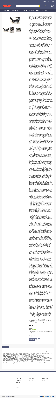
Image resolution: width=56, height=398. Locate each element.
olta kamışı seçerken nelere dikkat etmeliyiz (40, 249)
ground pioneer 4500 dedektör (40, 185)
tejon (51, 278)
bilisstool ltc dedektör (44, 68)
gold (41, 172)
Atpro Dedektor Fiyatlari (36, 32)
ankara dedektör (33, 56)
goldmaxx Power (31, 182)
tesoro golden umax (49, 287)
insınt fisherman (41, 197)
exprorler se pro (47, 153)
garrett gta (45, 168)
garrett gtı (30, 169)
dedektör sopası (37, 111)
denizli (36, 137)
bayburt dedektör (40, 67)
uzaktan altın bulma (48, 297)
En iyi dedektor (40, 20)
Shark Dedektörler (49, 270)
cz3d (29, 101)
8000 (31, 41)
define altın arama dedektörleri (41, 117)
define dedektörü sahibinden (42, 127)
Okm (34, 246)
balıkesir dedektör (34, 65)
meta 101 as (38, 221)
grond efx (34, 185)
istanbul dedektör (42, 199)
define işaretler (36, 129)
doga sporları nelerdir (44, 142)
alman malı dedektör (47, 47)
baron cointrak (31, 66)
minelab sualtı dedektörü (42, 238)
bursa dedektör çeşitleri (44, 77)
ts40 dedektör (31, 293)
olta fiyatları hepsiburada (32, 248)
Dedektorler (46, 18)
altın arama (41, 48)
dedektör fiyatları (36, 107)
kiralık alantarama (38, 207)
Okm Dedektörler (42, 246)
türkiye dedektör (34, 295)
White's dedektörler (41, 302)
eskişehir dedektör (35, 152)
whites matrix (34, 307)
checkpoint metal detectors (47, 95)
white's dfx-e (46, 302)
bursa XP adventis (38, 92)
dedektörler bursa (44, 114)
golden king (48, 173)
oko (34, 247)
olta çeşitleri (48, 247)
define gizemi (38, 128)
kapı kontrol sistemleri (42, 205)
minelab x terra (48, 238)
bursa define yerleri (41, 90)
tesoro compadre (35, 285)
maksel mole (46, 218)
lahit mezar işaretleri (37, 212)
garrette (47, 170)
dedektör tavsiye (42, 112)
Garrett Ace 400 (43, 26)
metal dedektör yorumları (34, 225)
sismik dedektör (31, 273)
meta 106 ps (46, 221)
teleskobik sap (34, 283)
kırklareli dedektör (37, 209)
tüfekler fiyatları (45, 293)
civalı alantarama (35, 96)
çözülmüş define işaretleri (45, 99)
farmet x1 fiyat (31, 156)
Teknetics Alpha (49, 279)
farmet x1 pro (35, 156)
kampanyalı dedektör (38, 204)
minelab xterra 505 (37, 239)
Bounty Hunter (35, 73)
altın (38, 48)
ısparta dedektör (40, 200)
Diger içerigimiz (46, 139)
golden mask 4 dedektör (32, 177)
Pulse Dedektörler (48, 258)
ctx (34, 100)
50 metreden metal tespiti (48, 40)
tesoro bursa (50, 284)
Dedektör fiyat (31, 107)
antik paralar (44, 57)
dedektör (50, 15)
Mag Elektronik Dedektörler (41, 216)
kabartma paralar (40, 201)
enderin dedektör (37, 150)
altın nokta (43, 54)
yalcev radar (47, 315)
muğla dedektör (44, 241)
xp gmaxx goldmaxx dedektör (40, 313)
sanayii (41, 264)
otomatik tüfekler (39, 253)
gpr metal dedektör (36, 184)
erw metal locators (46, 151)
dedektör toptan (31, 113)
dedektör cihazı (31, 106)
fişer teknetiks (43, 157)
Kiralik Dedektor (38, 29)
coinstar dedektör (34, 15)
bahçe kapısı (45, 64)
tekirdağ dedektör (40, 279)
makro (40, 35)
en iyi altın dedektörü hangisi (42, 147)
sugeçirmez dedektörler (32, 277)
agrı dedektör (38, 42)
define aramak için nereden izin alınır (39, 120)
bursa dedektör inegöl (37, 81)
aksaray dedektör (38, 43)
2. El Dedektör (44, 39)
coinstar (44, 15)
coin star (47, 15)
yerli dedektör (34, 319)
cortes (36, 98)
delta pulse (43, 136)
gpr (51, 183)
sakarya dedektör (31, 264)
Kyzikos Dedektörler (46, 211)
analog (30, 56)
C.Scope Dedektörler (44, 94)
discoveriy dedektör (37, 140)
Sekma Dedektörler (43, 270)
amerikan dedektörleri (42, 55)
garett (40, 163)
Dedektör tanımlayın (37, 112)
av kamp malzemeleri (48, 61)
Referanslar (18, 375)
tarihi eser (35, 278)
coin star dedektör (40, 15)
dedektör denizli (41, 106)
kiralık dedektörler (41, 208)
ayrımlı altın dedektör (49, 62)
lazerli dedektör (38, 213)
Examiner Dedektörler (32, 153)
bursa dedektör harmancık (38, 80)
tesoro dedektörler (43, 286)
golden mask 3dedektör (42, 176)
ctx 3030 (36, 100)
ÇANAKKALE (49, 94)
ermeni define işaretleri (32, 151)
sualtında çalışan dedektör (46, 276)
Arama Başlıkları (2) (32, 378)
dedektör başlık (31, 104)
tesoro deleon (48, 286)
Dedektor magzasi (41, 23)
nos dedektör (47, 245)
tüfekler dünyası (40, 293)
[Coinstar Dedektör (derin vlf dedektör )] (6, 30)
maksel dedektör (41, 218)
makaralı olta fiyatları (34, 217)
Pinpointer (43, 256)
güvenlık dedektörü (48, 187)
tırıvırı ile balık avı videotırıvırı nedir (46, 289)
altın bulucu (50, 50)
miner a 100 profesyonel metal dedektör (44, 240)
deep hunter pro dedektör (33, 116)
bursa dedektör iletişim (45, 80)
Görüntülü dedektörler (47, 183)
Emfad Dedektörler (44, 146)
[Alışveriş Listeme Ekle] (36, 339)
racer (42, 35)
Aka (41, 42)
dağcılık (46, 101)
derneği (36, 138)
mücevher (36, 241)
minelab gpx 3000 (47, 234)
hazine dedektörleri (43, 190)
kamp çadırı (48, 202)
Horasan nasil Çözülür (35, 193)
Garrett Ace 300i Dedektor (34, 18)
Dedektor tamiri (36, 23)
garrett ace (48, 163)
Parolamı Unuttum (45, 378)
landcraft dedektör (43, 212)
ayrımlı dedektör (39, 63)
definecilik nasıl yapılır (42, 134)
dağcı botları (32, 101)
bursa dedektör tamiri (42, 86)
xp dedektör (40, 312)
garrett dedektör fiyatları (37, 167)
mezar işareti (46, 227)
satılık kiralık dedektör (46, 267)
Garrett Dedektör (45, 166)
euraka (43, 152)
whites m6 (30, 307)
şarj (33, 265)
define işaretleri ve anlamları (33, 130)
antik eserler (40, 57)
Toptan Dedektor (45, 20)
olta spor (42, 249)
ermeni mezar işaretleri (39, 151)
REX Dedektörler (38, 262)
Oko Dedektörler (37, 247)
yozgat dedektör (38, 320)
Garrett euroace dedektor (35, 21)
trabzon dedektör (42, 291)
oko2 (41, 247)
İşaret (47, 198)
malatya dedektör (39, 219)
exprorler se (43, 153)
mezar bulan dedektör (40, 227)
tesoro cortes (41, 285)
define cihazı (35, 123)
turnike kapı (39, 295)
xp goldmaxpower (41, 314)
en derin (48, 146)
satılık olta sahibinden (43, 268)
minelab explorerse (39, 233)
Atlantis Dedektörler (39, 61)
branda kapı (34, 74)
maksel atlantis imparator (34, 218)
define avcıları (50, 121)
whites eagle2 (39, 306)
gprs (45, 184)
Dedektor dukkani (47, 23)
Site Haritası (18, 387)
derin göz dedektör (31, 138)
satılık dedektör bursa (32, 267)
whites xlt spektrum (48, 310)
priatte (51, 257)
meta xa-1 (34, 222)
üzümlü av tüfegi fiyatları (47, 299)
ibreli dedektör (46, 194)
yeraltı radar (30, 318)
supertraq (49, 277)
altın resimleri (48, 54)
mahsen (49, 216)
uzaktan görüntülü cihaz (47, 298)
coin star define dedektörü (33, 16)
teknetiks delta (35, 282)
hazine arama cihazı (46, 189)
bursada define (40, 93)
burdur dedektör (46, 74)
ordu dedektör (35, 251)
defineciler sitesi (33, 133)
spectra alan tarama (38, 275)
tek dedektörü (31, 279)
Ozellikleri (43, 19)
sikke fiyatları (50, 271)
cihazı (32, 96)
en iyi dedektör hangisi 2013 (47, 148)
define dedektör (45, 123)
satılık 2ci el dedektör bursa (33, 266)
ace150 (36, 41)
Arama (7, 13)
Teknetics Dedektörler (38, 280)
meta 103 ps (42, 221)
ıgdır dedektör (35, 200)
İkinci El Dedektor (34, 30)
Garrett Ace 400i (37, 26)
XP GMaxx (34, 313)
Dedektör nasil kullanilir (32, 110)
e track (48, 143)
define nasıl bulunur (46, 130)
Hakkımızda (18, 382)
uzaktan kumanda (31, 299)
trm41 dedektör (39, 292)
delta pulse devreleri (48, 136)
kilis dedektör (34, 207)
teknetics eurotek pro (32, 281)
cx (44, 100)
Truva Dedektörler (49, 292)
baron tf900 (40, 66)
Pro (40, 258)
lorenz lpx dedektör (37, 215)
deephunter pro (31, 117)
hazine (37, 189)
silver (29, 272)
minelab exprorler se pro (36, 234)
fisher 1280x (49, 157)
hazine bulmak (33, 190)
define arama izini (45, 118)
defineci (39, 132)
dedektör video (36, 113)
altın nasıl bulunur (39, 54)
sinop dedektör (46, 272)
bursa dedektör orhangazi (35, 84)
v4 (51, 300)
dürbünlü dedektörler (41, 143)
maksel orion (50, 218)
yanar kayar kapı (34, 316)
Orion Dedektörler (40, 251)
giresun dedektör (35, 172)
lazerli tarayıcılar (49, 213)
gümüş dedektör (31, 186)
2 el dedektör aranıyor (38, 39)
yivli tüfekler (42, 319)
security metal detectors (36, 270)
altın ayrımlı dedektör (42, 49)
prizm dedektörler (36, 258)
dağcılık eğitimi (37, 102)
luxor (47, 215)
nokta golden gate (46, 243)
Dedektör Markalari (35, 109)
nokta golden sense (35, 244)
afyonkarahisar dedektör (32, 42)
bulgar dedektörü (39, 16)
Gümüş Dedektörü (37, 186)
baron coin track (43, 65)
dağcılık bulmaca (49, 101)
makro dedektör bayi (34, 38)
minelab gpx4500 (34, 235)
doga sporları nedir (38, 142)
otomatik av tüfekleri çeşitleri (36, 252)
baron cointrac (48, 65)
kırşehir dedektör (42, 209)
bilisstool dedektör (34, 68)
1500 (33, 39)
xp (38, 311)
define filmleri (33, 128)
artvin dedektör (49, 60)
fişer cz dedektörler (47, 156)
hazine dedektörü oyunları (33, 192)
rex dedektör (34, 262)
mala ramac (30, 219)
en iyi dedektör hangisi (39, 148)
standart (44, 35)
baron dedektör (35, 66)
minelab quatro (41, 236)
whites (50, 302)
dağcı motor (42, 101)
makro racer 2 (41, 36)
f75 (31, 154)
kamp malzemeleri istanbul (37, 203)
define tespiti (35, 131)
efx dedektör (47, 144)
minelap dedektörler (35, 240)
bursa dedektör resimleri (35, 85)
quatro (39, 260)
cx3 (45, 100)
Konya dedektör (44, 210)
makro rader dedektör (35, 35)
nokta (47, 242)
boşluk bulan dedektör (44, 70)
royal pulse (33, 263)
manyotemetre (32, 220)
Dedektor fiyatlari (47, 19)
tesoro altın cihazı (37, 284)
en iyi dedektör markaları (40, 149)
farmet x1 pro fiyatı (40, 156)
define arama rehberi (39, 119)
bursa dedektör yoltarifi (37, 89)
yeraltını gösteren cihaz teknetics (42, 318)
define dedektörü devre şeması (42, 125)
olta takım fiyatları (46, 249)
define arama (48, 117)
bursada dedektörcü (35, 93)
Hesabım (44, 1)
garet (41, 161)
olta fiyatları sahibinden (40, 248)
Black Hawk (33, 69)
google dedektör (49, 182)
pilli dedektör (34, 256)
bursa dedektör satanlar (42, 85)
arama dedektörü (31, 58)
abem (33, 41)
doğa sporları (42, 141)
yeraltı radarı (34, 318)
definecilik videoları (31, 135)
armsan (46, 60)
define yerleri (49, 131)
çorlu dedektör (32, 98)
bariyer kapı (38, 65)
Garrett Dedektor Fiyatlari (44, 32)
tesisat (48, 283)
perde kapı (39, 255)
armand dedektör (37, 59)
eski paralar (30, 152)
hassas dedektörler (47, 188)
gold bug (43, 172)
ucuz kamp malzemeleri (36, 296)
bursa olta (51, 91)
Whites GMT (43, 306)
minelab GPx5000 (40, 235)
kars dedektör (49, 206)
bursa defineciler (46, 90)
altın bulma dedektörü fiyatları (43, 50)
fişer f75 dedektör (34, 157)
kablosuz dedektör (46, 201)
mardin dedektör (37, 220)
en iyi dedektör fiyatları (32, 148)
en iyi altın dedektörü (35, 147)
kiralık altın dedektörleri (45, 207)
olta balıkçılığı (44, 247)
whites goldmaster (48, 306)
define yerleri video (31, 132)
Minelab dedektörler (37, 230)
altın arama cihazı (45, 48)
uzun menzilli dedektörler (47, 300)
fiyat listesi (48, 160)
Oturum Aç (44, 375)
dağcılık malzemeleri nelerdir (48, 103)
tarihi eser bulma (40, 278)
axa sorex (39, 62)
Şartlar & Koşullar (18, 378)
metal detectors (34, 227)
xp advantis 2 (45, 311)
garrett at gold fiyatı (48, 165)
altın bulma (30, 50)
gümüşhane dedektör (43, 186)
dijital (33, 140)
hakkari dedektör (31, 188)
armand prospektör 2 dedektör (39, 60)
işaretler (32, 199)
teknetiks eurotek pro (47, 282)
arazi (43, 58)
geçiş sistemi (39, 171)
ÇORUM (38, 98)
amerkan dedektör (48, 55)
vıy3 (43, 301)
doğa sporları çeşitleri (47, 141)
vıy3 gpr (45, 301)
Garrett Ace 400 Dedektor (36, 27)
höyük (40, 193)
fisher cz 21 (33, 158)
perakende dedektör (35, 255)
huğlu (42, 193)
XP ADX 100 (49, 311)
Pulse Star (38, 259)
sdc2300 (36, 269)
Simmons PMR (36, 272)
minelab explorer (33, 232)
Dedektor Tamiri (33, 34)
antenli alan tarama (45, 56)
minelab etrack (40, 231)
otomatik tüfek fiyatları (48, 252)
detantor (38, 138)
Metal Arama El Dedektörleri (45, 223)
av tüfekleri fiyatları (34, 62)
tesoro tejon (48, 288)
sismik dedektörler (36, 273)
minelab (40, 228)
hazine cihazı (37, 190)
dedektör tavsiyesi (48, 112)
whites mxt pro (49, 308)
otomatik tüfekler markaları (33, 254)
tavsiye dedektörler (46, 278)
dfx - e (43, 139)
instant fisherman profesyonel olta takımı (39, 198)
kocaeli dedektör (47, 209)
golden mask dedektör (32, 178)
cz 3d (50, 100)
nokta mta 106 (45, 244)
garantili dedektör (37, 161)
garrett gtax (49, 168)
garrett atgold (31, 166)
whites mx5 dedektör (49, 307)
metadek (43, 222)
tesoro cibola (31, 285)
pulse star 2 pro (42, 259)
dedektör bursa (34, 17)
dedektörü (32, 115)
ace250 (38, 41)
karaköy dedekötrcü (37, 206)
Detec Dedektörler (45, 138)
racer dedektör (36, 36)
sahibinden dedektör (44, 263)
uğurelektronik (42, 296)
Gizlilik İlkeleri (18, 384)
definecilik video (48, 134)
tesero (38, 283)
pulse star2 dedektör (35, 260)
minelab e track (49, 230)
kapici (43, 204)
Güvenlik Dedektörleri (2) (33, 376)
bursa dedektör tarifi (32, 87)
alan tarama (42, 44)
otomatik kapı (43, 252)
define (35, 117)
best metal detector (46, 67)
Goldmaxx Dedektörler (49, 181)
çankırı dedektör (40, 95)
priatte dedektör (31, 258)
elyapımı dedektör (31, 146)
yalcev (43, 315)
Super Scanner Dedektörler (40, 277)
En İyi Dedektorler (34, 28)
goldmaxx (43, 181)
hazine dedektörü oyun (40, 191)
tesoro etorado (38, 287)
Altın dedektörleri (46, 51)
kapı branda (47, 204)
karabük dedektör (31, 206)
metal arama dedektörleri (36, 223)
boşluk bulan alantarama (36, 70)
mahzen (30, 217)
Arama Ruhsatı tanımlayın (38, 58)
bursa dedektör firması (37, 79)
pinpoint (40, 256)
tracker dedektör (47, 291)
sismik (50, 272)
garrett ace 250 (33, 164)
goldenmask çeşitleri (32, 181)
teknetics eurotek (49, 280)
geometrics (48, 171)
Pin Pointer (37, 256)
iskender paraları (36, 199)
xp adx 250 (32, 312)
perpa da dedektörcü (45, 255)
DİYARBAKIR (47, 140)
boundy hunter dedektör (37, 71)
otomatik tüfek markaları (32, 253)
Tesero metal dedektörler (43, 283)
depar (43, 137)
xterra (35, 315)
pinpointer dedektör (49, 256)
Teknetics (45, 279)
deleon (35, 136)
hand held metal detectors (38, 188)
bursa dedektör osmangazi (44, 84)
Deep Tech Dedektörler (40, 116)
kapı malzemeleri (48, 205)
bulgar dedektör (40, 74)
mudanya (39, 241)
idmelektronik (34, 195)
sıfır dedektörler (40, 274)
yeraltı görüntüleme (40, 317)
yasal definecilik (45, 316)
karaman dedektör (43, 206)
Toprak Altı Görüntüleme (41, 290)
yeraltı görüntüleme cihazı (47, 317)
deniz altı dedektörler (32, 137)
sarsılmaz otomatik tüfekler (48, 265)
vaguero (30, 301)
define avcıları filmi (31, 122)
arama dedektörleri (49, 57)
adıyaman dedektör (48, 41)
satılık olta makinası (37, 268)
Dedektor (42, 18)
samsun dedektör (37, 264)
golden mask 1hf (34, 175)
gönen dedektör (42, 182)
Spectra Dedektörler (45, 275)
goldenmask (47, 180)
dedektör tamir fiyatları (48, 111)
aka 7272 (43, 42)
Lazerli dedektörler (43, 213)
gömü (38, 182)
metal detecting (47, 226)
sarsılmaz (35, 265)
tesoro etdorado (33, 287)
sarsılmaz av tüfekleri (40, 265)
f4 (51, 153)
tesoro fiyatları (43, 287)
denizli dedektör (40, 137)
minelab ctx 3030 (48, 228)
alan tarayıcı (44, 46)
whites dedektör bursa (42, 305)
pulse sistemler (34, 259)
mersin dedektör (33, 221)
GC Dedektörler (34, 171)
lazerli (35, 213)
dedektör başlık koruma (37, 104)
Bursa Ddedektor (35, 20)
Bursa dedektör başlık (37, 77)
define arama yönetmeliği (46, 119)
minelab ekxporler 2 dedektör (33, 231)
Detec (41, 138)
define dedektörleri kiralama (41, 124)
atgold (30, 61)
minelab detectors (43, 230)
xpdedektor (32, 315)
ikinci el (38, 195)
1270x (29, 39)
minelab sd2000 (32, 237)
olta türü (42, 250)
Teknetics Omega (44, 281)
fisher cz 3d (37, 158)
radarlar (48, 261)
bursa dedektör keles (35, 82)
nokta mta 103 (41, 244)
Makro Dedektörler (46, 217)
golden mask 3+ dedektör (35, 176)
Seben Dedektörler (45, 269)
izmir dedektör (31, 200)
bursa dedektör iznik (44, 81)
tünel (32, 294)
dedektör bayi (49, 104)
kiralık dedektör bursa (49, 38)
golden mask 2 (39, 175)
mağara (46, 216)
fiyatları (30, 161)
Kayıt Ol (43, 376)
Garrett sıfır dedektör (43, 170)
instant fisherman (47, 197)
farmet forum (40, 154)
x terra (33, 311)
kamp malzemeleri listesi (45, 203)
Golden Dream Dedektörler (42, 173)
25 (48, 39)
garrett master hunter (45, 169)
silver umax (32, 272)
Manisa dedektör (44, 219)
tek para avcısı (35, 279)
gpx (46, 184)
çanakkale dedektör (32, 95)
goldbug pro (33, 173)
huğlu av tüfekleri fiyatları (47, 193)
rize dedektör (46, 262)
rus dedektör (37, 263)
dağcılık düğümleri (31, 102)
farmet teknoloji (45, 154)
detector (49, 138)
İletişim (17, 385)
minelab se (47, 237)
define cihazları (40, 123)
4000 (43, 40)
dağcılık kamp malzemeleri (33, 103)
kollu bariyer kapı (33, 210)
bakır (48, 64)
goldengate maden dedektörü (40, 180)
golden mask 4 (49, 176)
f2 (50, 153)
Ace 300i (40, 18)
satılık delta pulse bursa (39, 267)
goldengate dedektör (32, 180)
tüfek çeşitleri (35, 293)
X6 (35, 311)
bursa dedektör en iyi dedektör (38, 78)
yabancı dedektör (39, 315)
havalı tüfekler (34, 189)
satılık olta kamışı (31, 268)
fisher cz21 (40, 158)
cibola (29, 96)
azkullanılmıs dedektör (39, 64)
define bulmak (31, 123)
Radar (41, 260)
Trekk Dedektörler (34, 292)
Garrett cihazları (40, 166)
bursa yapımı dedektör (45, 92)
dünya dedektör (35, 143)
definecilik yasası (37, 135)
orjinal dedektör (45, 251)
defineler (41, 135)
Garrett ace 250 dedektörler (40, 164)
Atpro (47, 31)
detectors (30, 139)
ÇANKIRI (36, 95)
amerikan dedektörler (35, 55)
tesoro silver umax (43, 288)
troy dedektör (44, 292)
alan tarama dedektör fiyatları (44, 45)
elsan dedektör (42, 145)
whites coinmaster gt (44, 304)
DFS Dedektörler (38, 139)
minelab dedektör (37, 229)
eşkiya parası (40, 152)
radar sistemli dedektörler (43, 261)
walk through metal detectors (33, 302)
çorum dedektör (42, 98)
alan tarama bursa (47, 44)
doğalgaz (49, 142)
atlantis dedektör (33, 61)
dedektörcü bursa (35, 114)
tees (50, 278)
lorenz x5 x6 (42, 215)
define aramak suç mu (44, 121)
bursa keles (35, 91)
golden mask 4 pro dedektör (40, 177)
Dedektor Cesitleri (39, 34)
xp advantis (41, 311)
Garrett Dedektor (42, 27)
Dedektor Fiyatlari (37, 25)
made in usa (34, 216)
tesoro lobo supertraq (32, 288)
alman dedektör (41, 47)
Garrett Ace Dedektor (49, 27)
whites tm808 (33, 310)
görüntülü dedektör (32, 183)
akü (41, 43)
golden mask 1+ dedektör (41, 174)
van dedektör (33, 301)
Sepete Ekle (32, 339)
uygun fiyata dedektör (40, 297)
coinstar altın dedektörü (46, 16)
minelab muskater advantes (47, 235)
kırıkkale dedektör (31, 209)
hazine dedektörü (48, 190)
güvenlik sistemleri (42, 187)
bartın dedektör (44, 66)
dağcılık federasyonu (42, 102)
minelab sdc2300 (42, 237)
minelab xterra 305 (31, 239)
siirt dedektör (31, 271)
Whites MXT (39, 308)
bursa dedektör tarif (48, 86)
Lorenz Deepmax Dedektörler (48, 214)
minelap (48, 239)
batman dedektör (34, 67)
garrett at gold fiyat (41, 165)
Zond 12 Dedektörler (48, 320)
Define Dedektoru (39, 24)
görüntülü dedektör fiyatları (39, 183)
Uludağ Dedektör (7, 396)
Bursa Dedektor (39, 28)
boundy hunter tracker (45, 72)
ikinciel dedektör (48, 196)
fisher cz (30, 158)
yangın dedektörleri (40, 316)
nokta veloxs (34, 245)
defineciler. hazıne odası (40, 133)
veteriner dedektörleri (39, 301)
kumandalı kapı (35, 211)
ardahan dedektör (47, 58)
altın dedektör (34, 51)
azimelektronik (34, 64)
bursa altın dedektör (36, 75)
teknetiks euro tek (40, 282)
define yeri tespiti (44, 131)
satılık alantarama (40, 266)
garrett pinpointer (36, 170)
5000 (29, 41)
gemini (42, 171)
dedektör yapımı (41, 113)
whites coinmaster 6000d (36, 304)
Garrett (40, 19)
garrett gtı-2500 (34, 169)
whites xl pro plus (42, 310)
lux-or (45, 215)
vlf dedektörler (49, 301)
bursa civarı (50, 75)
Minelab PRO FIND (31, 236)
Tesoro (34, 284)
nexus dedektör (39, 242)
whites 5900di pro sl (32, 303)
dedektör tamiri (31, 112)
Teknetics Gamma (38, 281)
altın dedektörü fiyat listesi (44, 52)
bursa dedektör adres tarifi (38, 76)
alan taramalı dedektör (38, 46)
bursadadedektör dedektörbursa (36, 94)
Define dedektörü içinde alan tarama (37, 126)
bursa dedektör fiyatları (45, 79)
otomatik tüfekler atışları (46, 253)
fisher (47, 157)
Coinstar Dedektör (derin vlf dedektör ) (15, 13)
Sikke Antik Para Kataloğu (38, 271)
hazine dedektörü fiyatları (32, 191)
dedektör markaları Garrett (43, 109)
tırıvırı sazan (30, 290)
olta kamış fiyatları (47, 248)
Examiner (50, 152)
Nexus (35, 242)
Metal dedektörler (41, 225)
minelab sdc (37, 237)
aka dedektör (47, 42)
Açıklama (6, 346)
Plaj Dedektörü (35, 257)
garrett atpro (35, 166)
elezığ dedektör (37, 145)
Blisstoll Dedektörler (38, 69)
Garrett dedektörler (44, 167)
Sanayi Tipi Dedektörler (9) (33, 380)
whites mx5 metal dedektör (33, 308)
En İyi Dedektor (34, 24)
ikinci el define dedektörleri (41, 196)
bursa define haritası (35, 90)
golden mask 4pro (48, 177)
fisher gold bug (31, 159)
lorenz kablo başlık (31, 215)
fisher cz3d (44, 158)
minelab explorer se (48, 232)
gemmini (44, 171)
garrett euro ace (35, 168)
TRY (48, 1)
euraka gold (46, 152)
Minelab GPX (42, 234)
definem (44, 135)
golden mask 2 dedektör (45, 175)
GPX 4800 (48, 184)
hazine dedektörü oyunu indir (41, 192)
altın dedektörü (37, 52)
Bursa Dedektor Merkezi (36, 83)
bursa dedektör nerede (44, 83)
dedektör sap (48, 110)
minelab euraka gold (46, 231)
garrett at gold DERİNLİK (34, 165)
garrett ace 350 (47, 164)
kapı (44, 204)
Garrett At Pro (44, 30)
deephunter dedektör (47, 116)
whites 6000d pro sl (44, 303)
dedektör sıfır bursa (32, 111)
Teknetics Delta (44, 280)
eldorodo (33, 145)
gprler (43, 184)
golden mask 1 (35, 174)
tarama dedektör (31, 278)
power (48, 257)
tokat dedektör (35, 290)
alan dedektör (38, 44)
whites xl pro (37, 310)
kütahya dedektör (40, 211)
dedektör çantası (41, 105)
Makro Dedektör (40, 217)
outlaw (47, 254)
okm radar (47, 246)
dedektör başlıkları (43, 104)
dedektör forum (41, 107)
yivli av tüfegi (38, 319)
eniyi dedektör (48, 150)
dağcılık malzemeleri (40, 103)
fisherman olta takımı (43, 160)
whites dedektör (36, 305)
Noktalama (43, 245)
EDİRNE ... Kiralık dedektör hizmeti (35, 144)
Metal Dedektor (42, 25)
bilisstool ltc (39, 68)
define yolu (36, 132)
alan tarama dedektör (36, 45)
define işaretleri (41, 129)
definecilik (45, 133)
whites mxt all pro (44, 308)
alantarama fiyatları (36, 47)
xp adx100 (36, 312)
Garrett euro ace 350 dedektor (42, 22)
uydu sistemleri (34, 297)
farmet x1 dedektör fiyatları (36, 155)
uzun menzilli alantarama (39, 300)
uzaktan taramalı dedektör (39, 299)
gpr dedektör (31, 184)
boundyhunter (31, 73)
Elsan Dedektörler (47, 145)
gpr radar (40, 184)
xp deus (48, 312)
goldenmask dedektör (38, 181)
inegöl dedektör (36, 197)
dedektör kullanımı (43, 108)
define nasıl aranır (40, 130)
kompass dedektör (39, 210)
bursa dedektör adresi (45, 76)
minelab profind (36, 236)
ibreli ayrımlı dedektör (40, 194)
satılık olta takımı (49, 268)
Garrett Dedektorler (35, 22)
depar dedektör (47, 137)
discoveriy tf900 (43, 140)
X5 (34, 311)
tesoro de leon (45, 285)
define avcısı (44, 122)
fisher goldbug (47, 159)
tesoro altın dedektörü (44, 284)
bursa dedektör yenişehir (37, 88)
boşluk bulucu (31, 71)
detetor (33, 139)
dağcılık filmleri (48, 102)
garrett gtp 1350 (39, 169)
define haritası (47, 128)
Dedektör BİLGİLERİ (31, 105)
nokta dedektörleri (40, 243)
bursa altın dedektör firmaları (43, 75)
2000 (47, 39)
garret (42, 163)
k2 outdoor (36, 201)
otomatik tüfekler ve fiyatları (41, 254)
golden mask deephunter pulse (39, 179)
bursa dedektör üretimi (46, 87)
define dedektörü (34, 125)
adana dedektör (42, 41)
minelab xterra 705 (44, 239)
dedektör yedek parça (47, 113)
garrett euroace (40, 168)
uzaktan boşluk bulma (40, 298)
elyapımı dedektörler (37, 146)
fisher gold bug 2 (36, 159)
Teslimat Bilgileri (18, 380)
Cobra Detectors (41, 96)
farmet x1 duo (49, 155)
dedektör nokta (43, 110)
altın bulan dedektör (49, 49)
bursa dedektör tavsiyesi (39, 87)
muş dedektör (49, 241)
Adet (29, 335)
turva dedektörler (43, 295)
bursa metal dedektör (46, 91)
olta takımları (35, 250)
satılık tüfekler (31, 269)
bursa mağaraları (39, 91)
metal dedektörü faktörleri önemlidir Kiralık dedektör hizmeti (40, 226)
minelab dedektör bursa (43, 229)
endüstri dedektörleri (43, 150)
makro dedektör (31, 36)
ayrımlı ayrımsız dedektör (32, 63)
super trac (46, 277)
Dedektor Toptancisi (32, 26)
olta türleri (39, 250)
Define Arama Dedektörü (38, 118)
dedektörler (50, 35)
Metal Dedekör (40, 224)
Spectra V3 (49, 275)
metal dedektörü (47, 225)
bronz (37, 74)
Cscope (50, 99)
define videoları (39, 131)
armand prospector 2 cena (44, 59)
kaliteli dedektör (43, 202)
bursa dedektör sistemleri (34, 86)
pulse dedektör (43, 258)
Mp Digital (33, 241)
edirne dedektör (42, 144)
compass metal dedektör (36, 97)
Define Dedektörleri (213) (33, 375)
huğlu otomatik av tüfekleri (33, 194)
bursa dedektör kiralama (41, 38)
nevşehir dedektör (31, 242)
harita (43, 188)
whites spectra (47, 309)
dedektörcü (30, 114)
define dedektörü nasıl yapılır (33, 127)
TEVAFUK (32, 289)
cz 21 (48, 100)
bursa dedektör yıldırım (45, 88)
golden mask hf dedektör (48, 179)
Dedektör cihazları (36, 106)
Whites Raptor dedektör (41, 309)
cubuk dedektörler (41, 100)
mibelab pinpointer (35, 228)
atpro (43, 61)
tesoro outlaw (38, 288)
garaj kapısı (33, 161)
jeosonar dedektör (49, 200)
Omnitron (45, 250)
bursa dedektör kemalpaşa (43, 82)
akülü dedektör (44, 43)
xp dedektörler (44, 312)
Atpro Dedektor (41, 31)
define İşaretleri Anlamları (48, 129)
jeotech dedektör (31, 201)
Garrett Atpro (40, 30)
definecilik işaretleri (36, 134)
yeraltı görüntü (34, 317)
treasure (30, 292)
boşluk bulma (50, 70)
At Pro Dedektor (40, 33)
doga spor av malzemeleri (36, 141)
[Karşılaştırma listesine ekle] (39, 339)
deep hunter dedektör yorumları (47, 115)
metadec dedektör (39, 222)
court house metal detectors (36, 99)
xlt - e (37, 311)
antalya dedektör (39, 56)
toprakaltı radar (47, 290)
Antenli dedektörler (34, 57)
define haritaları (42, 128)
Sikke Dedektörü (45, 271)
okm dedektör (37, 246)
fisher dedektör (48, 158)
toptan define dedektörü (35, 291)
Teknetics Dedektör (32, 280)
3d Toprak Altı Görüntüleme (38, 40)
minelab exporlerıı (45, 233)
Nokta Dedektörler (34, 243)
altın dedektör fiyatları (40, 51)
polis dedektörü (39, 257)
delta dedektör (39, 136)
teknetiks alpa (31, 282)
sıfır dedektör (36, 274)
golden (36, 173)
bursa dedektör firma (46, 78)
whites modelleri (39, 307)
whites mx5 (43, 307)
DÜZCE (46, 143)
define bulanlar (49, 122)
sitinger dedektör (42, 273)
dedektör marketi (50, 109)
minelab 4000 (43, 228)
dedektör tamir (42, 111)
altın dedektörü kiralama (38, 53)
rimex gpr (42, 262)
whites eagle (34, 306)
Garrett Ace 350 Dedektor (43, 21)
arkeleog (33, 59)
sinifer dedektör (41, 272)
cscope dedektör (31, 100)
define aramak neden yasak (36, 121)
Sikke (33, 271)
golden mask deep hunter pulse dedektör (42, 178)
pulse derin (30, 259)
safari (40, 263)
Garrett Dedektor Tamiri (35, 19)
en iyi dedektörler (47, 149)
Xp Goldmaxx (46, 314)
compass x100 (43, 97)
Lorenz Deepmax (35, 214)
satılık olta (51, 267)
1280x (31, 39)
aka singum (33, 43)
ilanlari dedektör (31, 197)
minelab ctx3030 (31, 229)
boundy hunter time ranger (38, 72)
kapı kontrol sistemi (35, 205)
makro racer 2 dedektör (47, 36)
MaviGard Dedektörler (44, 220)
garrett (45, 163)
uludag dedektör (47, 296)
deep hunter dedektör (38, 115)
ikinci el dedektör (42, 195)
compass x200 (47, 97)
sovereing (33, 275)
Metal (46, 222)
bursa (50, 74)
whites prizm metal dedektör (33, 309)
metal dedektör (44, 224)
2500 (49, 39)
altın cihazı (30, 51)
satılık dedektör (50, 266)
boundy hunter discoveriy (45, 71)
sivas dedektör (47, 273)
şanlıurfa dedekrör (45, 264)
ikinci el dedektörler (34, 196)
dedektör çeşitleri (47, 105)
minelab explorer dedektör (41, 232)
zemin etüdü (43, 320)
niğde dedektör (44, 242)
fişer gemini (39, 157)
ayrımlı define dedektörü (45, 63)
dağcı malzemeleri (37, 101)
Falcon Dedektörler (35, 154)
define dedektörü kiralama (47, 126)
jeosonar (44, 200)
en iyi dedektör (45, 17)
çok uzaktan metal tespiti (48, 96)
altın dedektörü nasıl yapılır (46, 53)
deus (35, 139)
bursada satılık (45, 93)
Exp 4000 (36, 153)
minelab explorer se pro (32, 233)
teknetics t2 (49, 281)
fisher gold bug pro (42, 159)
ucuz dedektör (48, 295)
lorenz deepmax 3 (40, 214)
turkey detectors (36, 294)
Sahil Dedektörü (50, 263)
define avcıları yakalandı (38, 122)
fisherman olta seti (37, 160)
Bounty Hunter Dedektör (41, 73)
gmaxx (39, 172)
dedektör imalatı (46, 107)
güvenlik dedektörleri (35, 187)
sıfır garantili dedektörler (47, 274)
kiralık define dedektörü (47, 208)
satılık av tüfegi (45, 266)
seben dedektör (39, 269)
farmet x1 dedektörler (43, 155)
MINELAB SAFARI (46, 236)
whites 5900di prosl (38, 303)
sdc (33, 269)
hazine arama (41, 189)
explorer (40, 153)
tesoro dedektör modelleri (36, 286)
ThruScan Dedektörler (37, 289)
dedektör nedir (38, 110)
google (46, 182)
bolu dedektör (43, 69)
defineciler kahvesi (44, 132)
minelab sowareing (35, 238)
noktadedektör (39, 245)
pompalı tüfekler (44, 257)
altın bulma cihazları (35, 50)
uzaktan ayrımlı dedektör (32, 298)
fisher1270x (32, 160)
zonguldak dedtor (31, 321)
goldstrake (35, 182)
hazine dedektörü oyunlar (48, 191)
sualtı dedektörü (39, 276)
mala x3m (34, 219)
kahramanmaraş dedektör (37, 202)
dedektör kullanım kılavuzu (36, 108)
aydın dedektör (43, 62)
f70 (30, 154)
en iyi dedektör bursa (40, 17)
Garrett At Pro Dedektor (35, 31)
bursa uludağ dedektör (32, 92)
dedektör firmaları (47, 106)
